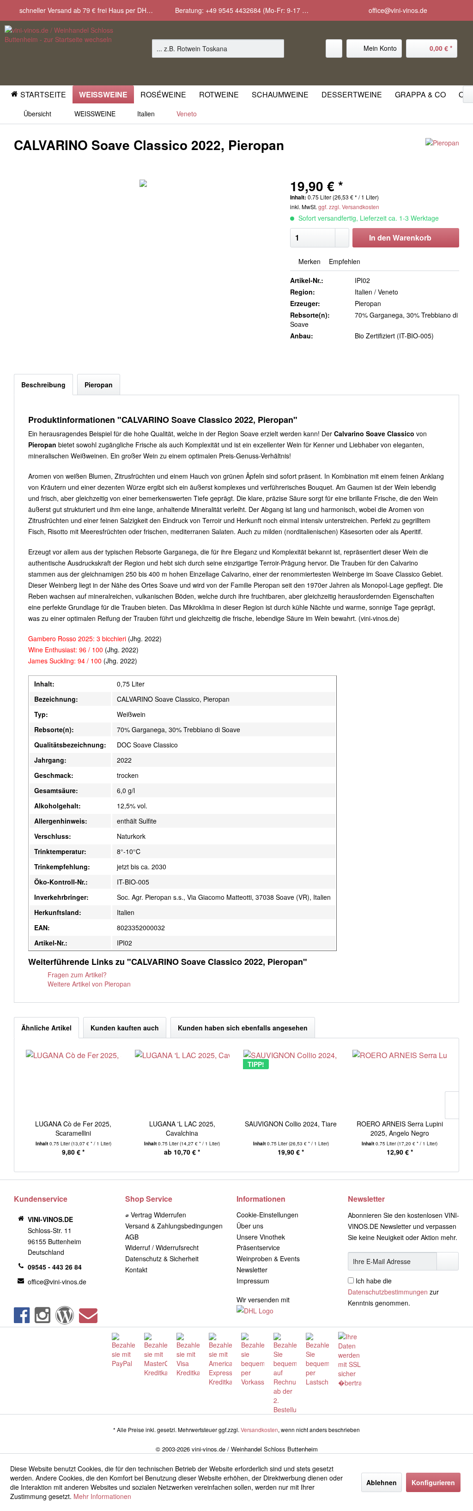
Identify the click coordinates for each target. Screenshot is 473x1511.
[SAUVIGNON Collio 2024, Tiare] (291, 1082)
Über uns (249, 1225)
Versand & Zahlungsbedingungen (174, 1225)
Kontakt (136, 1269)
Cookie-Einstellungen (267, 1214)
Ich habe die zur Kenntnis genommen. (393, 1291)
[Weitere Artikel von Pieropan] (442, 154)
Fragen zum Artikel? (76, 974)
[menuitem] (218, 48)
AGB (132, 1236)
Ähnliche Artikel (46, 1027)
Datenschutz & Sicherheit (162, 1258)
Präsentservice (258, 1247)
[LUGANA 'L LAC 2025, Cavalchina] (182, 1082)
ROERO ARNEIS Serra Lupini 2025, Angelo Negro (400, 1128)
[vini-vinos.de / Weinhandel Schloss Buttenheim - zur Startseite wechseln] (61, 53)
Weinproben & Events (268, 1258)
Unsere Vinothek (260, 1236)
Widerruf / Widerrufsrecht (162, 1247)
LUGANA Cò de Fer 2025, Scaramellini (73, 1128)
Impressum (252, 1280)
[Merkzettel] (334, 48)
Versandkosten (259, 1429)
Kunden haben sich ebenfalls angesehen (243, 1027)
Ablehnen (381, 1482)
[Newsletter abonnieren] (448, 1261)
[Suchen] (275, 48)
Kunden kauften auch (125, 1027)
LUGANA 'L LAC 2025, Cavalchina (182, 1128)
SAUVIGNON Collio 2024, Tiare (291, 1123)
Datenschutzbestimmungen (388, 1291)
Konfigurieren (433, 1482)
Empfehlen (343, 261)
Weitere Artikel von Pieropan (88, 983)
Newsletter (251, 1269)
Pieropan (99, 384)
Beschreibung (43, 384)
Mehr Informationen (102, 1496)
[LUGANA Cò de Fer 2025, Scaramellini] (73, 1082)
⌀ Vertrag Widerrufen (155, 1214)
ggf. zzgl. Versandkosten (348, 207)
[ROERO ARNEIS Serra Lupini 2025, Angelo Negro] (400, 1082)
